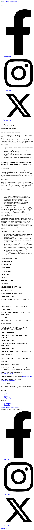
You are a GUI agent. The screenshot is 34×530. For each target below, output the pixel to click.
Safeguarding (7, 398)
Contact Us (7, 405)
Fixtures (6, 395)
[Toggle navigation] (1, 5)
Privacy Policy (8, 403)
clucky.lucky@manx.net (7, 373)
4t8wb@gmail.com (27, 376)
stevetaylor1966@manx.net (8, 380)
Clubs (5, 393)
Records (6, 396)
